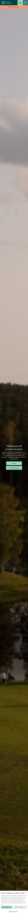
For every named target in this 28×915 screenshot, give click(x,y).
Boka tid (14, 463)
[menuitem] (20, 2)
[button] (14, 911)
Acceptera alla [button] (7, 907)
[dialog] (14, 903)
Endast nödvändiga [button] (20, 907)
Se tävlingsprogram (14, 468)
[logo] (6, 2)
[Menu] (25, 2)
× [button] (26, 892)
